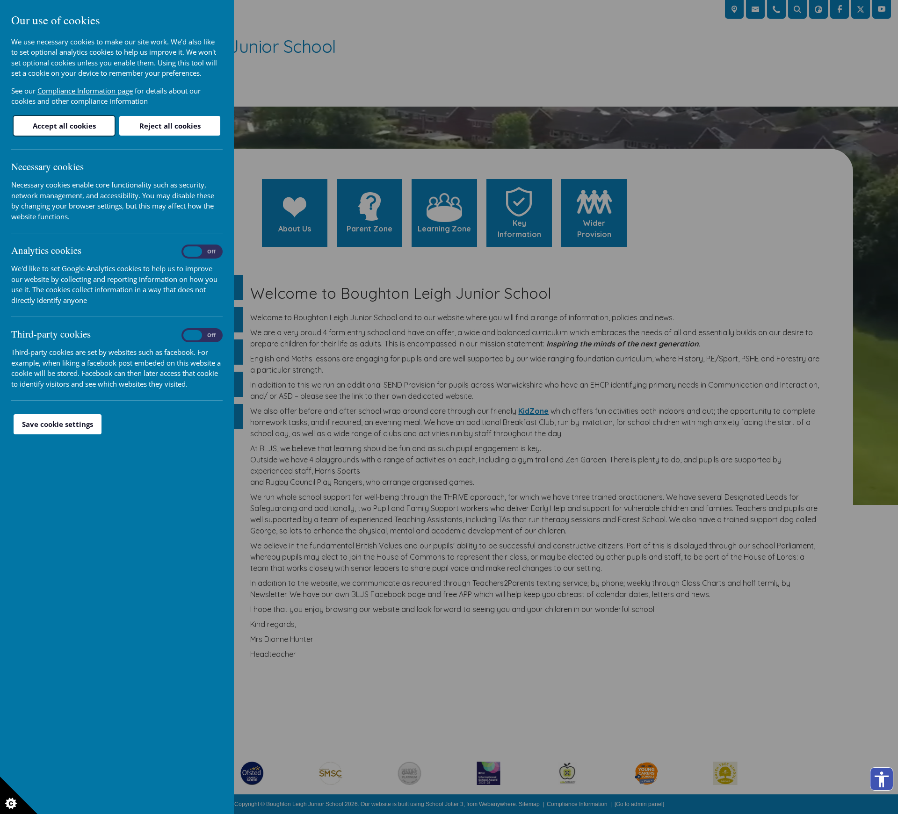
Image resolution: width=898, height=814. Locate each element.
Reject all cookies (170, 125)
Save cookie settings (57, 424)
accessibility (881, 779)
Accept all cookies (64, 125)
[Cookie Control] (18, 795)
